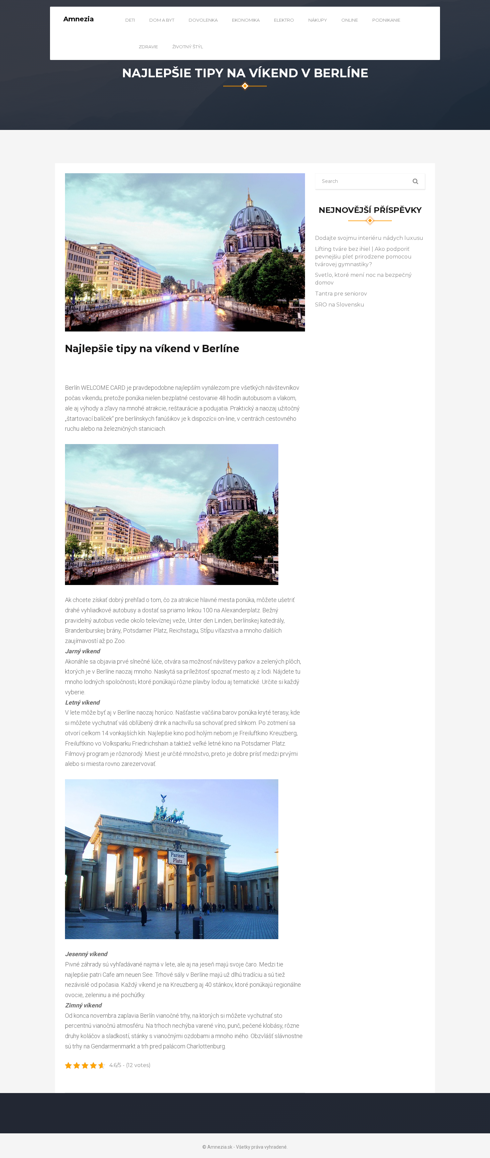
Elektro (284, 20)
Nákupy (317, 20)
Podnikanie (386, 20)
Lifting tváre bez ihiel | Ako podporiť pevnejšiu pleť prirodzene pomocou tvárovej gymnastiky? (363, 257)
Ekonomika (246, 20)
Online (349, 20)
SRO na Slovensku (339, 304)
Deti (130, 20)
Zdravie (148, 46)
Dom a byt (161, 20)
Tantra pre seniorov (341, 293)
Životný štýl (187, 46)
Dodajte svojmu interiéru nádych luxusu (369, 238)
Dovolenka (203, 20)
